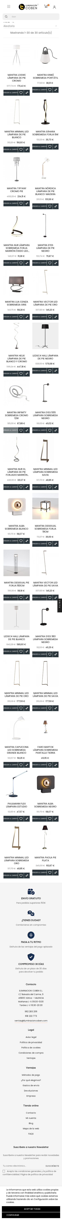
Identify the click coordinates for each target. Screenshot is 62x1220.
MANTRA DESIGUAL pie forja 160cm (16, 584)
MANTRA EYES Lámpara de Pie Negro (45, 248)
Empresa (31, 1095)
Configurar (12, 1215)
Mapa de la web (31, 1128)
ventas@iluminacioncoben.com (31, 1020)
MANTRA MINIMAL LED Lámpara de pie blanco (16, 134)
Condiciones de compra (31, 1052)
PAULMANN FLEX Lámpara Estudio (16, 805)
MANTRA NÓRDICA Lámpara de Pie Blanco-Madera (45, 191)
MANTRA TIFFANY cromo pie (16, 190)
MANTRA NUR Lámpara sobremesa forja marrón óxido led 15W (17, 248)
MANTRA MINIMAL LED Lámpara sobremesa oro (16, 860)
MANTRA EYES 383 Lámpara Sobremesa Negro (45, 639)
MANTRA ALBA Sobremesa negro (45, 805)
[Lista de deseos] (21, 93)
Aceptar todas (32, 1208)
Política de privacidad (31, 1042)
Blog (31, 1123)
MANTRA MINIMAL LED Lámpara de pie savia (45, 695)
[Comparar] (27, 93)
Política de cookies (31, 1047)
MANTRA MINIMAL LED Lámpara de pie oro (16, 695)
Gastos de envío (31, 1085)
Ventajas (31, 1058)
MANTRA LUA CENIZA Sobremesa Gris (16, 303)
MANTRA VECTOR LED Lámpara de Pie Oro (45, 303)
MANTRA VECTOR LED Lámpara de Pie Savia (45, 584)
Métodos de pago (31, 1075)
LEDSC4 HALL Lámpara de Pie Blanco (16, 638)
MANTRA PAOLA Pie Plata (45, 859)
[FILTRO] (59, 610)
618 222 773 (31, 1016)
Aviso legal (31, 1037)
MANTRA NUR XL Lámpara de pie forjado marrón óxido (16, 472)
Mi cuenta (31, 1118)
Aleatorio (30, 26)
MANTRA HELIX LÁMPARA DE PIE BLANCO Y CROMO (16, 358)
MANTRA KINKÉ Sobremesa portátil (45, 76)
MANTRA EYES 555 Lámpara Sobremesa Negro (45, 415)
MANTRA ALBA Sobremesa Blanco (16, 527)
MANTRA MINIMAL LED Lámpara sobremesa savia (45, 472)
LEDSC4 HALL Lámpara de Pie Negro (45, 357)
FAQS (31, 1133)
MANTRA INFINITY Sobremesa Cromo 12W (16, 415)
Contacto (31, 1112)
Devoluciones (31, 1090)
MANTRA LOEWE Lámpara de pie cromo (16, 78)
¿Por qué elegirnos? (31, 1080)
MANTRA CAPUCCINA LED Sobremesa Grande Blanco (17, 750)
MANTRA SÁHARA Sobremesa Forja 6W (45, 133)
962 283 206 (31, 1011)
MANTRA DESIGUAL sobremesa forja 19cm (45, 528)
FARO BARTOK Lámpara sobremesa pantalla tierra (45, 750)
